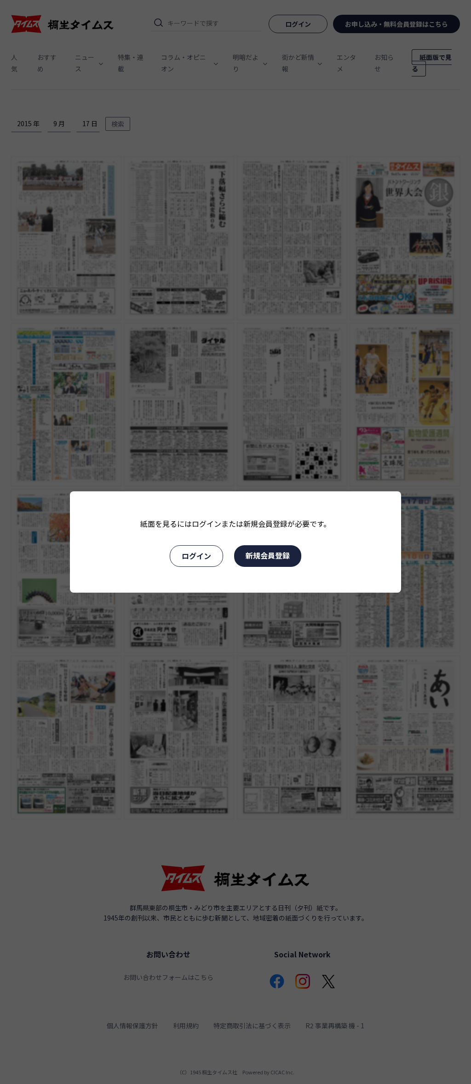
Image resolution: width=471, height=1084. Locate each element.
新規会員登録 (268, 555)
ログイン (196, 555)
